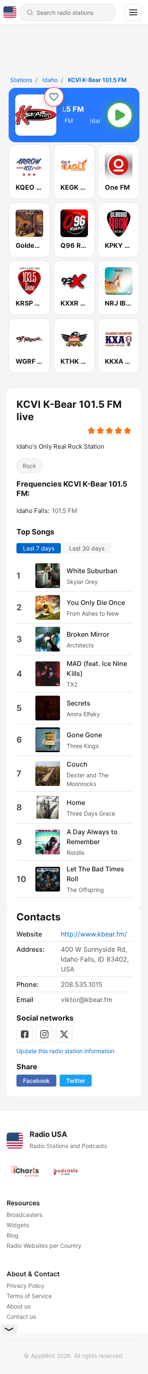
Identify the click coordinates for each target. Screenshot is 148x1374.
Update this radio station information (65, 1050)
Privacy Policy (25, 1285)
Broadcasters (24, 1214)
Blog (12, 1235)
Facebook (36, 1080)
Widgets (18, 1224)
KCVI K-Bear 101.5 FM (97, 79)
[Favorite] (54, 97)
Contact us (21, 1316)
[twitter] (64, 1034)
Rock (29, 465)
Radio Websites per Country (44, 1245)
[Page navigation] (133, 12)
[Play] (119, 115)
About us (18, 1306)
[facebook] (24, 1034)
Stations (21, 79)
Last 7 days (38, 548)
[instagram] (44, 1034)
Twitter (75, 1080)
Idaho (50, 79)
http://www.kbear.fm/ (94, 934)
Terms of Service (29, 1295)
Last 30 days (86, 548)
